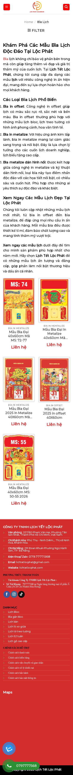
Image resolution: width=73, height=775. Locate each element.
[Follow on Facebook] (6, 594)
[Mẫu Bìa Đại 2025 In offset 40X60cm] (54, 379)
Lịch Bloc (14, 611)
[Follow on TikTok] (21, 594)
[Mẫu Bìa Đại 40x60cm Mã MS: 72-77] (18, 301)
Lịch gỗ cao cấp (17, 641)
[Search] (66, 7)
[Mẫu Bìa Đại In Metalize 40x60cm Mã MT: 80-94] (54, 300)
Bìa (5, 59)
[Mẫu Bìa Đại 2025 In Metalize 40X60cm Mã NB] (18, 379)
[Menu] (6, 7)
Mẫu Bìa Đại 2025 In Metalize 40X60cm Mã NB (18, 413)
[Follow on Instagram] (14, 594)
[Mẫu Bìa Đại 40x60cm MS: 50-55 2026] (18, 458)
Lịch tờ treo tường (19, 631)
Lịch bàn (13, 621)
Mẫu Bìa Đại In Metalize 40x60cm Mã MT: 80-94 (54, 334)
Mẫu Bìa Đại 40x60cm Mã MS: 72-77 (19, 336)
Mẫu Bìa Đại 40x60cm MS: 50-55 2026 (19, 492)
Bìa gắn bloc (15, 616)
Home (28, 22)
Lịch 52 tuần (15, 636)
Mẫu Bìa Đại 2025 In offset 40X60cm (54, 413)
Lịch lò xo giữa (17, 626)
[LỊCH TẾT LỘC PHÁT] (36, 7)
